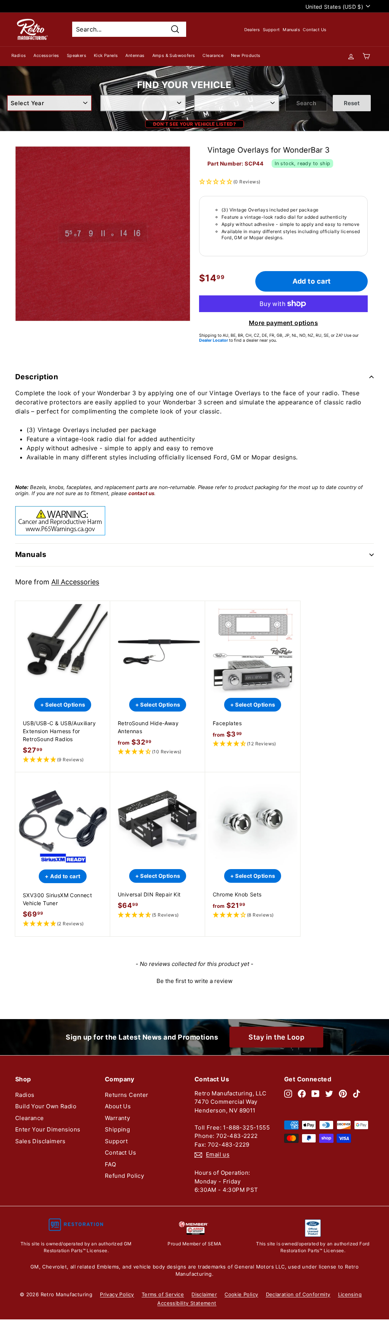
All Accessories (75, 582)
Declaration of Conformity (298, 1294)
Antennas (134, 55)
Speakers (76, 55)
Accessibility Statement (186, 1303)
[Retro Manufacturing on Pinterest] (343, 1093)
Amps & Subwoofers (173, 55)
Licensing (350, 1294)
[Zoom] (103, 234)
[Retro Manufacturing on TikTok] (357, 1093)
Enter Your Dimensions (47, 1129)
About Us (118, 1106)
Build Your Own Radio (45, 1106)
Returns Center (127, 1094)
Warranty (117, 1118)
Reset (352, 103)
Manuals (291, 29)
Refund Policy (124, 1175)
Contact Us (314, 29)
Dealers (252, 29)
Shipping (117, 1129)
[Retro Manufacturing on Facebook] (302, 1093)
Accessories (46, 55)
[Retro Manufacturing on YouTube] (315, 1093)
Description (36, 376)
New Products (246, 55)
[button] (63, 760)
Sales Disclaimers (40, 1141)
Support (271, 29)
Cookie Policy (241, 1294)
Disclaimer (204, 1294)
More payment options (283, 323)
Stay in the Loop (276, 1037)
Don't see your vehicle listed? (194, 124)
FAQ (110, 1164)
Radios (18, 55)
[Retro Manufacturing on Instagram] (288, 1093)
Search (306, 103)
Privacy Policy (117, 1294)
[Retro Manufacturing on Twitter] (329, 1093)
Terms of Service (163, 1294)
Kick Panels (106, 55)
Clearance (212, 55)
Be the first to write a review (194, 981)
